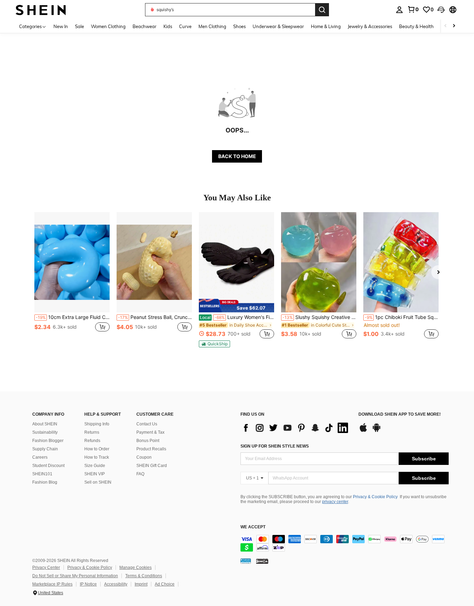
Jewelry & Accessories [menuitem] (370, 26)
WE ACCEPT (252, 527)
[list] (296, 428)
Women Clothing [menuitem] (108, 26)
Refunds (92, 440)
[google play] (376, 430)
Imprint (141, 584)
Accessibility (115, 584)
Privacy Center (46, 567)
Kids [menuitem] (167, 26)
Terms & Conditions (143, 575)
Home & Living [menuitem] (326, 26)
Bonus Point (147, 440)
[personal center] (399, 10)
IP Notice (88, 584)
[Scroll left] (445, 26)
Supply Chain (45, 449)
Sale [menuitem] (79, 26)
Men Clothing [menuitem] (212, 26)
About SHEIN (44, 424)
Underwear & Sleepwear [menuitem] (278, 26)
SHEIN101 (42, 473)
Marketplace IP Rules (52, 584)
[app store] (363, 430)
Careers (40, 457)
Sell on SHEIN (97, 482)
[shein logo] (41, 9)
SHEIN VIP (94, 473)
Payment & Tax (150, 432)
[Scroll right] (453, 26)
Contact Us (146, 424)
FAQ (140, 473)
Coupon (144, 457)
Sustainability (45, 432)
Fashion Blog (44, 482)
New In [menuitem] (60, 26)
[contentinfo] (344, 543)
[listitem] (72, 279)
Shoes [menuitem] (239, 26)
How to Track (96, 457)
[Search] (322, 9)
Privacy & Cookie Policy (375, 496)
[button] (441, 10)
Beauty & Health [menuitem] (416, 26)
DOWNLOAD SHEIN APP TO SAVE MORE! (399, 414)
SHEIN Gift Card (151, 465)
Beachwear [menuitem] (144, 26)
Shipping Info (96, 424)
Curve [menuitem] (185, 26)
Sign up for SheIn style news (274, 446)
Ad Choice (165, 584)
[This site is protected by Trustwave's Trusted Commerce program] (245, 561)
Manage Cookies (135, 567)
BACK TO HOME (237, 156)
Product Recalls (151, 449)
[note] (236, 305)
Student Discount (48, 465)
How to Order (96, 449)
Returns (91, 432)
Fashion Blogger (48, 440)
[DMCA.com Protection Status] (262, 561)
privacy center (335, 501)
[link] (413, 9)
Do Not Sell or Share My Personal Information (75, 575)
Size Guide (94, 465)
